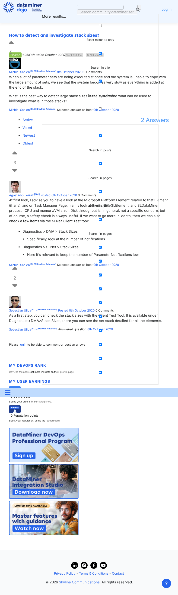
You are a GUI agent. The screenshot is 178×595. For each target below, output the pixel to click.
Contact (118, 573)
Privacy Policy (64, 573)
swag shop (44, 401)
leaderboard (53, 420)
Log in (167, 9)
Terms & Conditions (93, 573)
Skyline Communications (79, 582)
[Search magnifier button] (139, 7)
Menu (7, 393)
